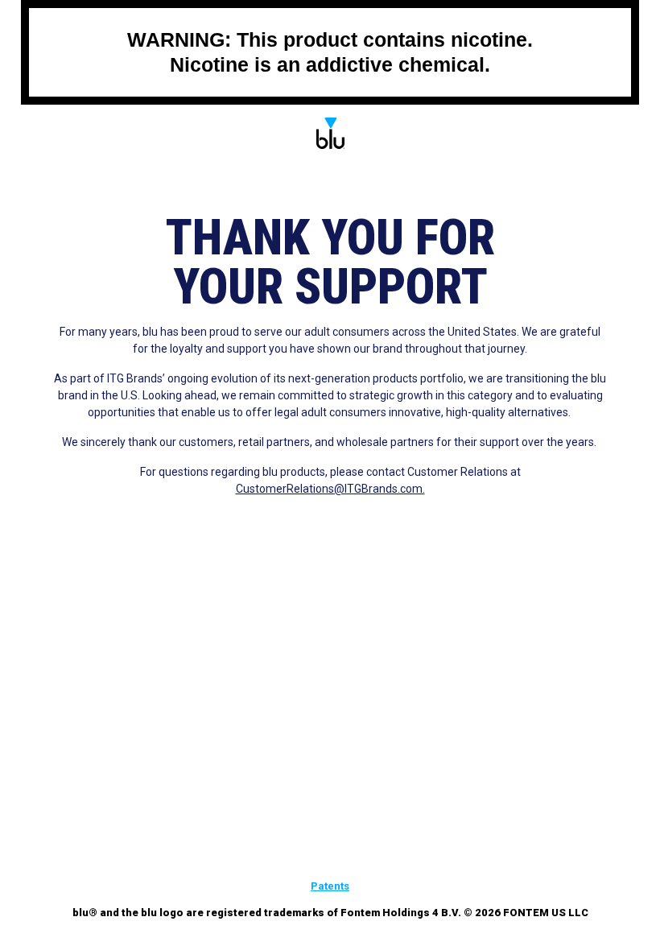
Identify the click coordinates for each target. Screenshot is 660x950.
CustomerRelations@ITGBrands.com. (330, 488)
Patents (330, 886)
